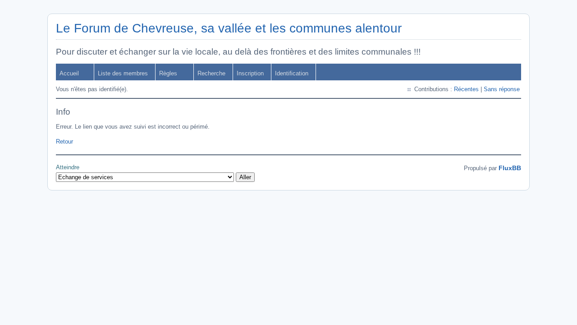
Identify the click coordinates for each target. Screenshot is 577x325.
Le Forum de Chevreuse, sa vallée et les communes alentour (229, 28)
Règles (168, 73)
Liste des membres (123, 73)
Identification (291, 73)
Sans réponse (502, 89)
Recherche (211, 73)
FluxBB (510, 168)
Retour (64, 141)
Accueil (69, 73)
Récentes (466, 89)
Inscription (250, 73)
